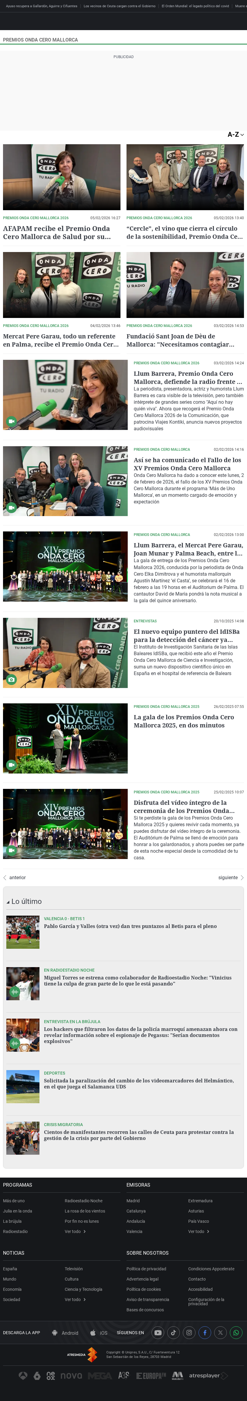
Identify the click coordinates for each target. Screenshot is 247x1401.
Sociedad (11, 1299)
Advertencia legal (142, 1279)
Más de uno (14, 1200)
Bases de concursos (145, 1309)
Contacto (197, 1279)
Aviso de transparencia (148, 1299)
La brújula (12, 1221)
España (10, 1268)
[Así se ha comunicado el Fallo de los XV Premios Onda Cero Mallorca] (65, 481)
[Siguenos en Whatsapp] (236, 1332)
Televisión (74, 1268)
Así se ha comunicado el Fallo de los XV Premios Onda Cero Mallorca (187, 464)
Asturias (196, 1211)
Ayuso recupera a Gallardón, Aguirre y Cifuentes (41, 6)
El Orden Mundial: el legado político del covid (195, 6)
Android (69, 1333)
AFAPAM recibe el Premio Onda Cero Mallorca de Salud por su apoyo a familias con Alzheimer (56, 236)
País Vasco (198, 1221)
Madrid (133, 1200)
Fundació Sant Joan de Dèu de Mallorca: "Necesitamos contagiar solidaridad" (178, 344)
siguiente (228, 877)
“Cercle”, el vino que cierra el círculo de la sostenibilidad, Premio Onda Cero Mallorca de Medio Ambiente (185, 236)
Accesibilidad (200, 1289)
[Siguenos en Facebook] (205, 1332)
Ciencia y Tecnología (83, 1289)
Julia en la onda (17, 1211)
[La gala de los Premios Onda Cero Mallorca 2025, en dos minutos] (65, 738)
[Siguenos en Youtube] (158, 1332)
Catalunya (136, 1211)
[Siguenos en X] (220, 1332)
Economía (12, 1289)
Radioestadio (15, 1231)
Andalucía (136, 1221)
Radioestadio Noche (83, 1200)
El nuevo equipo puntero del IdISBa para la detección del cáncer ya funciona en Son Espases (187, 639)
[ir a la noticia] (22, 932)
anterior (17, 877)
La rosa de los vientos (85, 1211)
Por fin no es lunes (82, 1221)
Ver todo (73, 1231)
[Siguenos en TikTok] (173, 1332)
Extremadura (200, 1200)
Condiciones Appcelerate (211, 1268)
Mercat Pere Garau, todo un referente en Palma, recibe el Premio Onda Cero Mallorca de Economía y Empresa (60, 344)
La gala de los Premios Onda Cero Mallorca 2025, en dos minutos (184, 721)
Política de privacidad (146, 1268)
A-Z (234, 134)
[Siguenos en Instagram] (189, 1332)
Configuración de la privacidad (206, 1301)
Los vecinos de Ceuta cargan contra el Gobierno (119, 6)
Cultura (72, 1279)
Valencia (134, 1231)
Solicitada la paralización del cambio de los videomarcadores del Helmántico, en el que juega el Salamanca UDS (139, 1083)
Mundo (9, 1279)
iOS (103, 1333)
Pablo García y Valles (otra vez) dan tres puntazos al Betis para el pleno (130, 926)
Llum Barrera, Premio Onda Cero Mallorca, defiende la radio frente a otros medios (187, 381)
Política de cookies (144, 1289)
